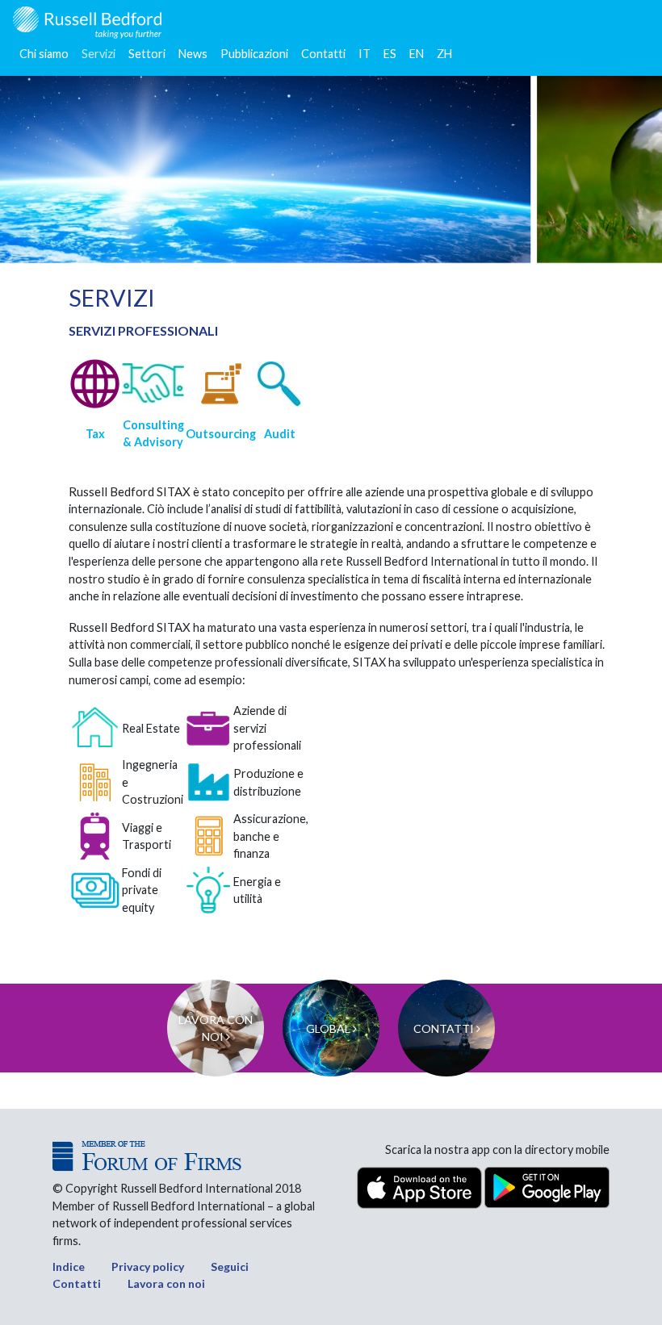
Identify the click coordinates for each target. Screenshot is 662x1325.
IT (364, 54)
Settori (147, 54)
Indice (68, 1266)
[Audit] (279, 384)
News (192, 54)
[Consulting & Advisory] (153, 383)
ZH (444, 54)
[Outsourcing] (221, 384)
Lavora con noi (166, 1283)
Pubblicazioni (254, 54)
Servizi (98, 54)
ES (389, 54)
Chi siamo (44, 54)
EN (416, 54)
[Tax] (94, 383)
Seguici (230, 1266)
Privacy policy (147, 1266)
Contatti (323, 54)
